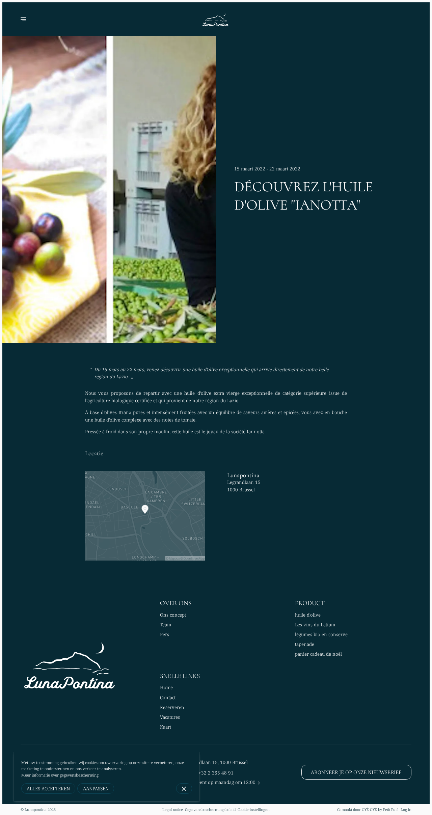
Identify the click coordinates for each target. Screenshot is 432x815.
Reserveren (172, 707)
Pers (164, 634)
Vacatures (170, 717)
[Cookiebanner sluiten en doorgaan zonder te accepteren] (184, 788)
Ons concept (173, 615)
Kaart (165, 727)
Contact (168, 698)
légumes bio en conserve (321, 634)
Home (166, 687)
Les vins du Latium (315, 625)
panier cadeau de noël (318, 654)
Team (165, 625)
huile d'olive (308, 615)
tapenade (304, 644)
